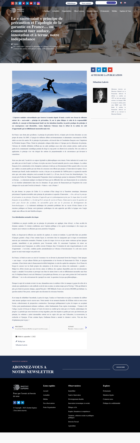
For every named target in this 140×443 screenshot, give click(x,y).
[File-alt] (16, 3)
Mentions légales (108, 395)
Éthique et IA (72, 407)
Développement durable (76, 399)
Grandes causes (92, 11)
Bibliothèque (71, 3)
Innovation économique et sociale (79, 403)
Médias (114, 11)
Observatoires (79, 11)
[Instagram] (38, 3)
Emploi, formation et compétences (79, 411)
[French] (121, 3)
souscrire (120, 367)
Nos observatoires (49, 403)
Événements (105, 11)
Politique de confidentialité (111, 403)
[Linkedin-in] (27, 3)
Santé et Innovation (74, 395)
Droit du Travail (73, 422)
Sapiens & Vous (125, 11)
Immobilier (71, 391)
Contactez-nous (108, 399)
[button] (93, 69)
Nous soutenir (86, 3)
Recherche (111, 2)
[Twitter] (20, 3)
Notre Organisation (49, 407)
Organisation (66, 11)
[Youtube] (31, 3)
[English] (125, 3)
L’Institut (46, 11)
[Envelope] (12, 3)
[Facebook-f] (34, 3)
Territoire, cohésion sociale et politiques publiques (81, 416)
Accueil (45, 391)
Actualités (55, 11)
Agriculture (72, 426)
